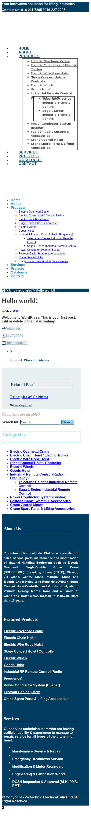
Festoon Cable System (22, 692)
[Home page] (4, 290)
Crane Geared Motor (26, 505)
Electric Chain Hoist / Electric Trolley (39, 455)
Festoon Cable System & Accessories (40, 501)
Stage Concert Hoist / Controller (35, 463)
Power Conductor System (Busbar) (38, 497)
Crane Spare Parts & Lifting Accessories (42, 508)
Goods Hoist (20, 470)
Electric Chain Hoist (20, 638)
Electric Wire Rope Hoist (29, 459)
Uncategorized (17, 343)
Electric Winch (21, 467)
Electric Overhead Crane (29, 451)
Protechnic (13, 328)
